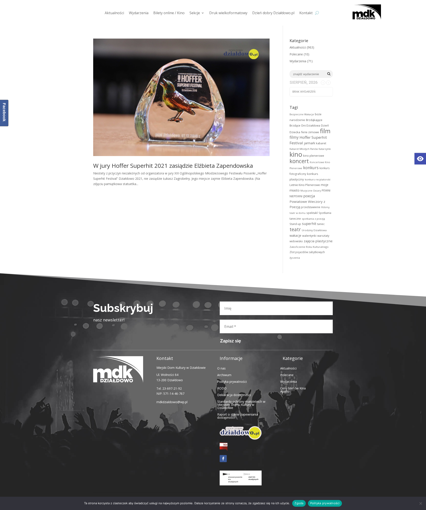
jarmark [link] (309, 143)
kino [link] (296, 154)
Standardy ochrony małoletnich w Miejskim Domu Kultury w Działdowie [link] (241, 404)
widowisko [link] (296, 241)
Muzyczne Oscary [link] (310, 190)
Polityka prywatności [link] (232, 381)
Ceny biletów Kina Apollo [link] (293, 389)
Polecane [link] (296, 54)
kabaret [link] (321, 143)
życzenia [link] (295, 257)
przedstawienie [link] (310, 207)
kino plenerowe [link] (313, 156)
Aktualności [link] (114, 12)
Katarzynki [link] (325, 148)
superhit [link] (309, 223)
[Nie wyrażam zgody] (420, 503)
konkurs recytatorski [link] (317, 179)
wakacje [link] (295, 235)
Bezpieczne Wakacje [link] (302, 114)
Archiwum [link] (224, 375)
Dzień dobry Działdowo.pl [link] (273, 12)
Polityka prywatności (325, 503)
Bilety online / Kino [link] (169, 12)
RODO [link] (222, 388)
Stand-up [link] (295, 224)
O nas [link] (221, 368)
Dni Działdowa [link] (310, 125)
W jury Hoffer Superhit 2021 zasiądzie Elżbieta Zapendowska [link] (173, 166)
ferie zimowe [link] (310, 132)
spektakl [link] (312, 213)
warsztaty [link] (323, 236)
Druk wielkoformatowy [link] (228, 12)
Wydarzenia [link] (138, 12)
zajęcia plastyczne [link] (318, 241)
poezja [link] (309, 195)
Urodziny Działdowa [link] (314, 230)
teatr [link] (295, 229)
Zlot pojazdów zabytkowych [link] (307, 252)
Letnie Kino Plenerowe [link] (305, 185)
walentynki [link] (309, 236)
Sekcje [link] (194, 12)
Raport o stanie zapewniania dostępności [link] (237, 415)
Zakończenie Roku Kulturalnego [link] (309, 246)
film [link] (325, 131)
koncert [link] (299, 161)
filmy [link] (294, 137)
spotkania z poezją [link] (313, 218)
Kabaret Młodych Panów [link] (304, 148)
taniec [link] (321, 224)
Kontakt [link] (306, 12)
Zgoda (298, 503)
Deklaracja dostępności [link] (234, 395)
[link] (420, 158)
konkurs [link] (311, 167)
